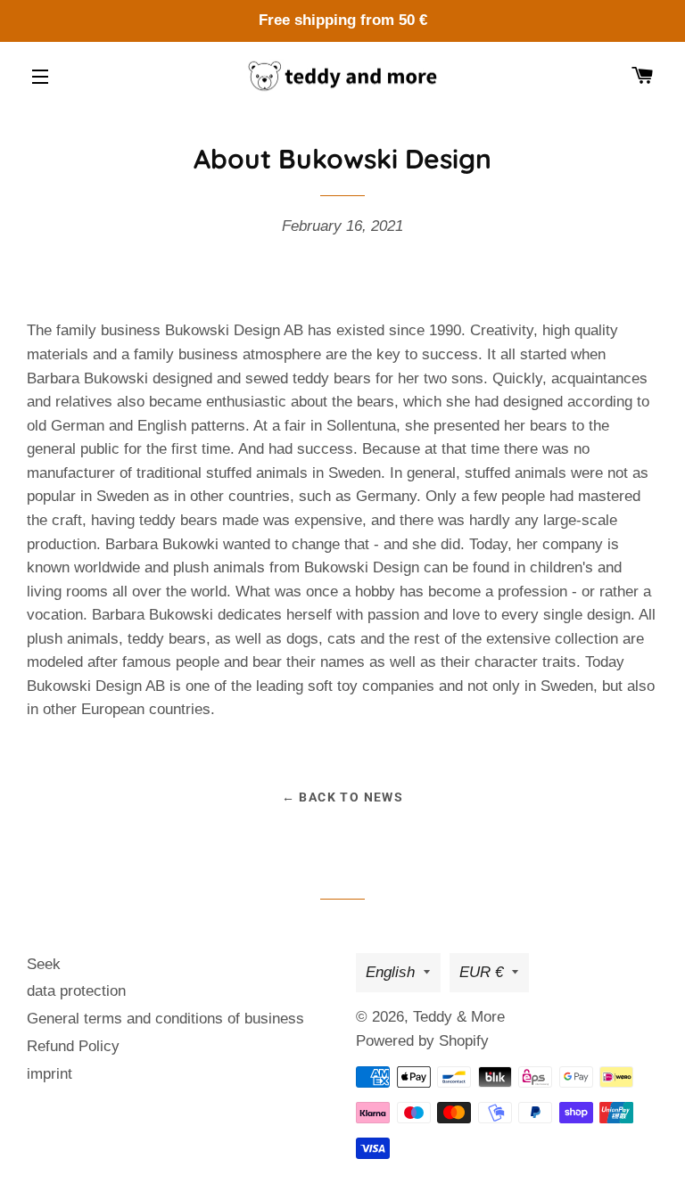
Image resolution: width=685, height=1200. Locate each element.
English (390, 972)
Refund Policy (73, 1046)
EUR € (481, 972)
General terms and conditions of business (165, 1018)
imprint (49, 1073)
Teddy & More (459, 1016)
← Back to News (343, 797)
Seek (44, 964)
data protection (76, 990)
